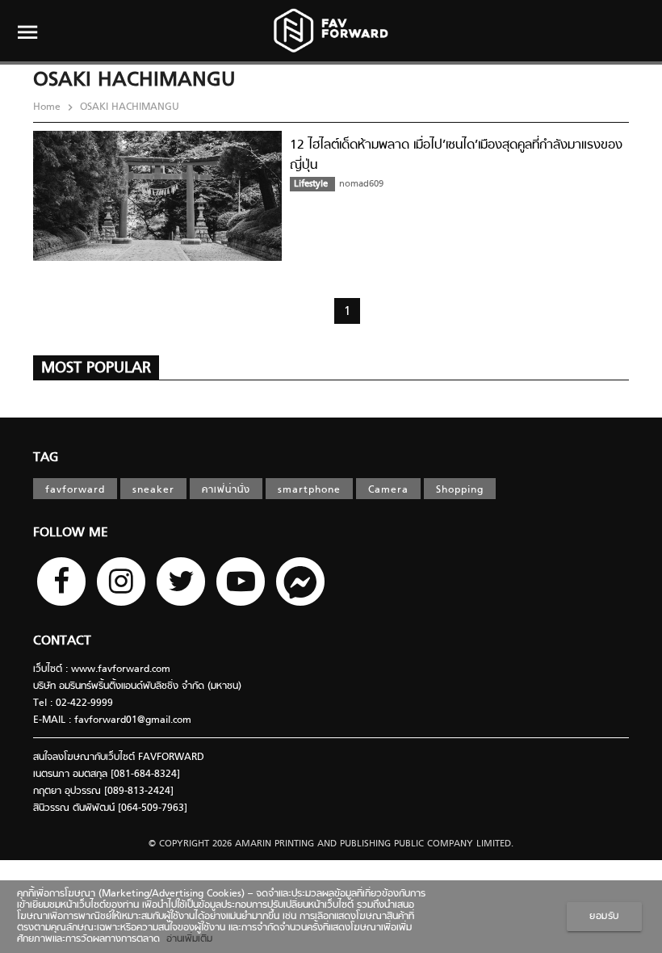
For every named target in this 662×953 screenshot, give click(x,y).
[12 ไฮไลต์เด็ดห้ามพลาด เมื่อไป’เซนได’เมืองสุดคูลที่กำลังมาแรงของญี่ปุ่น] (157, 258)
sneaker (153, 490)
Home (48, 107)
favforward (75, 490)
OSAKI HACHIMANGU (128, 107)
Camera (388, 490)
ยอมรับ (604, 917)
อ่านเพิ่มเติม (186, 939)
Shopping (460, 490)
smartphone (309, 490)
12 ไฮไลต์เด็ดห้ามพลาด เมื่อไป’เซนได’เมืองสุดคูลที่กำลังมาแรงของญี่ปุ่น (456, 155)
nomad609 (361, 184)
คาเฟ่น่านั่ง (226, 490)
